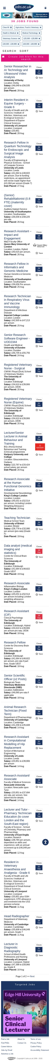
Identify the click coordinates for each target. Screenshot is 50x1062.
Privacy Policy (36, 1043)
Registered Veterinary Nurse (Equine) (18, 400)
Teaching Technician (17, 517)
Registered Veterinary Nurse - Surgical (18, 366)
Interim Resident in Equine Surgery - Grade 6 (16, 103)
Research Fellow (15, 642)
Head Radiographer (16, 916)
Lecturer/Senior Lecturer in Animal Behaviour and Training (15, 438)
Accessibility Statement (40, 1050)
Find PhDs (5, 1043)
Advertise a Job (7, 1054)
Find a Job (5, 1039)
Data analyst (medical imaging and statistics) (18, 549)
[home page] (24, 11)
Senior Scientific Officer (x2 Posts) (15, 677)
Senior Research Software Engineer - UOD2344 (17, 338)
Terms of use (36, 1039)
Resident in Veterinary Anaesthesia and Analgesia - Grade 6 (17, 867)
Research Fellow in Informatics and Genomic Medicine (16, 267)
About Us (21, 1039)
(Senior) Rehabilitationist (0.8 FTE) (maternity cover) (17, 200)
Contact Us (22, 1043)
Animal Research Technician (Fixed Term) (15, 710)
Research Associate (17, 583)
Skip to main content (10, 2)
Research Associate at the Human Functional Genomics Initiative (17, 484)
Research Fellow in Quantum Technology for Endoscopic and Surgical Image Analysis (17, 150)
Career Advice (6, 1047)
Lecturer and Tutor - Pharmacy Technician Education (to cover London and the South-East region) (18, 817)
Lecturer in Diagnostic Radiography (12, 947)
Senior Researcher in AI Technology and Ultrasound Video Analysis (17, 72)
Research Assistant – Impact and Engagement (17, 235)
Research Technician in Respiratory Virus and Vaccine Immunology (17, 301)
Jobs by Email (6, 1050)
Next (32, 976)
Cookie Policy (36, 1047)
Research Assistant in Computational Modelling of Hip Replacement (16, 742)
